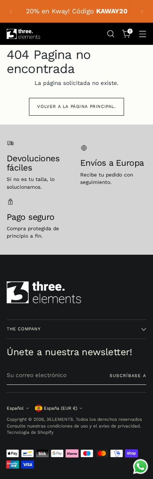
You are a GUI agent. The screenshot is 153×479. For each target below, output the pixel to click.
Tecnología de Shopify (30, 432)
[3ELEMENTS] (23, 34)
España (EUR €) (60, 408)
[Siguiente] (142, 11)
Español (15, 408)
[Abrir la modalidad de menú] (142, 34)
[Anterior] (11, 11)
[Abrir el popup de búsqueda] (110, 34)
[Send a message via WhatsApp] (140, 466)
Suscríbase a (128, 375)
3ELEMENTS (59, 419)
